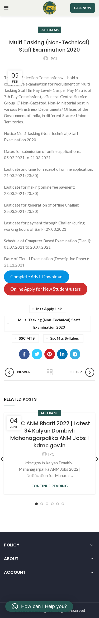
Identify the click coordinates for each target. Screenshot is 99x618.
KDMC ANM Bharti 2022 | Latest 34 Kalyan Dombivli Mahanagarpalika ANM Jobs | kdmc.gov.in (49, 434)
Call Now (82, 8)
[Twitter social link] (37, 354)
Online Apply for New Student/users (45, 289)
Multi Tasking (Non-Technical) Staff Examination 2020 (49, 323)
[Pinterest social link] (49, 354)
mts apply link (49, 309)
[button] (39, 606)
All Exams (50, 413)
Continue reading (49, 486)
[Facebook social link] (24, 354)
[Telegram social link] (75, 354)
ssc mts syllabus (64, 338)
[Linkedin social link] (62, 354)
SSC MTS (27, 338)
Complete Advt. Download (36, 277)
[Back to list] (50, 372)
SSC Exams (49, 30)
